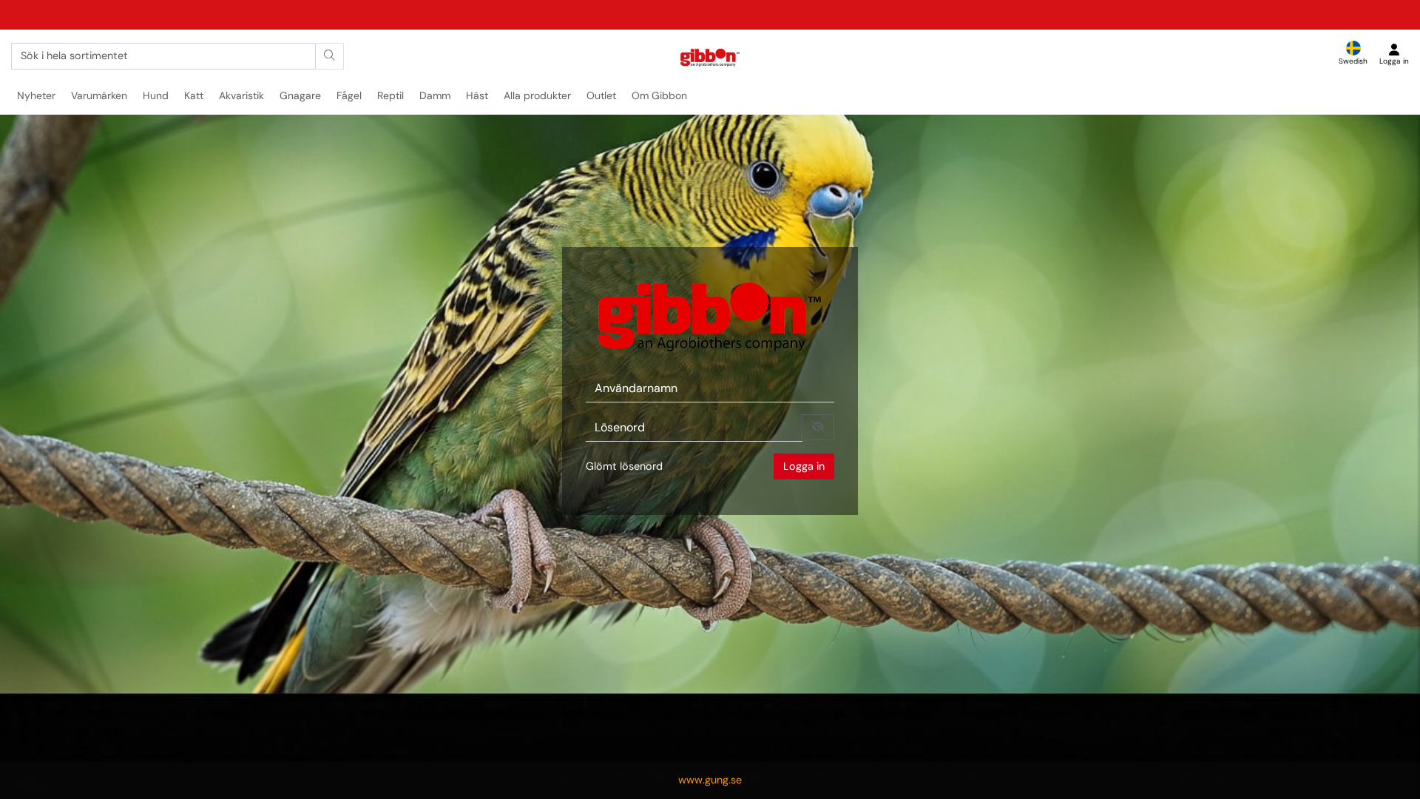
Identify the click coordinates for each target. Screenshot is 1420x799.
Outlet (601, 95)
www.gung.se (710, 779)
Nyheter (36, 95)
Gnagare (300, 95)
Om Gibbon (659, 95)
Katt (193, 95)
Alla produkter (537, 95)
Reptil (390, 95)
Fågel (349, 95)
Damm (434, 95)
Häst (477, 95)
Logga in (804, 466)
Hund (156, 95)
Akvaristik (241, 95)
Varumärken (99, 95)
